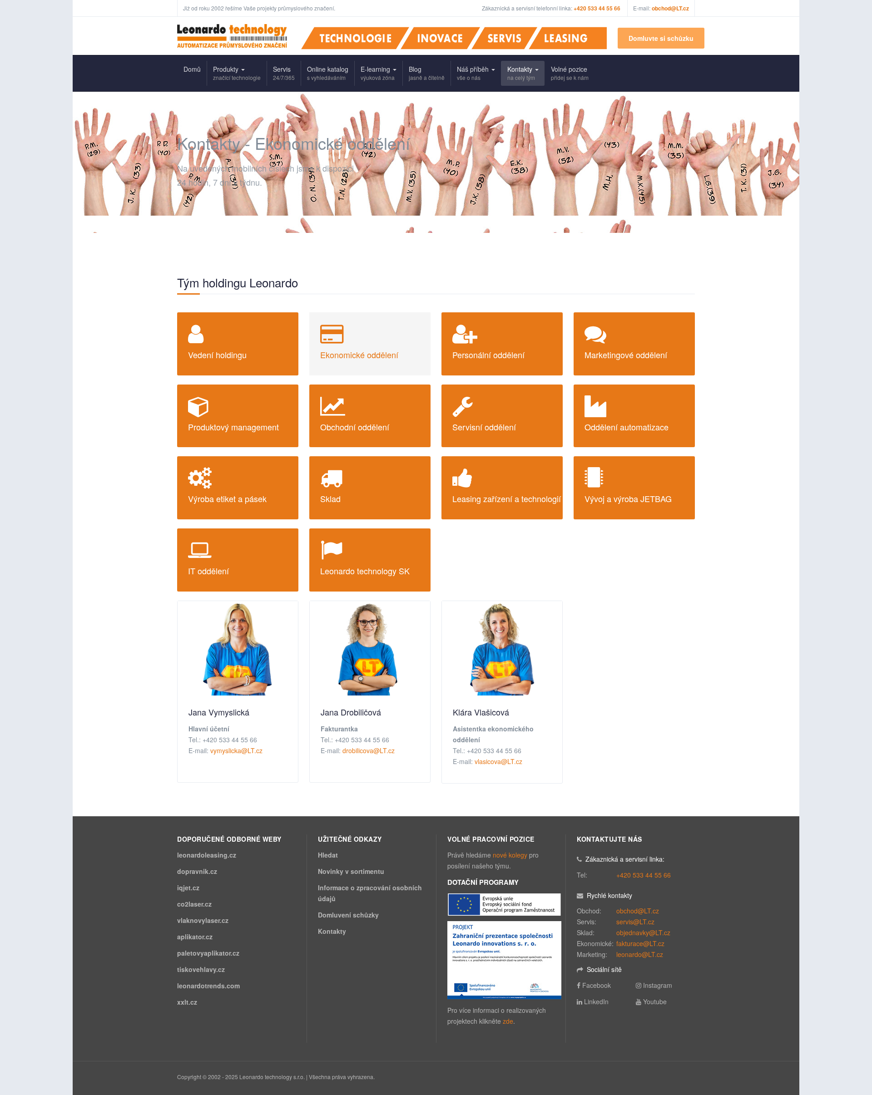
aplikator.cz (195, 936)
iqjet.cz (188, 887)
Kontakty (521, 72)
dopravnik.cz (197, 871)
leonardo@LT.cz (639, 954)
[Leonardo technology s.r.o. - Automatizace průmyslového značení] (232, 36)
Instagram (657, 985)
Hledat (328, 854)
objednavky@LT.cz (643, 932)
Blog (427, 72)
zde (508, 1021)
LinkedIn (596, 1001)
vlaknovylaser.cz (202, 920)
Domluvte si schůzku (661, 38)
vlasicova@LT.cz (498, 761)
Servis (284, 72)
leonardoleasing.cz (206, 854)
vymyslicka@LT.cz (236, 750)
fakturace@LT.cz (640, 943)
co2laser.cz (194, 903)
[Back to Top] (850, 1020)
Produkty (237, 72)
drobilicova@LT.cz (368, 750)
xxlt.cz (187, 1001)
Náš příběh (473, 72)
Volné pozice (570, 72)
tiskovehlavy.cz (201, 969)
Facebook (596, 985)
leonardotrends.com (208, 985)
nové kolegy (510, 854)
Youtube (655, 1001)
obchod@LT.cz (670, 8)
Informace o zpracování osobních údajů (370, 893)
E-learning (378, 72)
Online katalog (327, 72)
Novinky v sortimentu (351, 871)
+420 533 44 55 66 (643, 874)
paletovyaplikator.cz (208, 952)
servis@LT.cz (635, 921)
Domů (192, 69)
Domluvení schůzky (348, 914)
